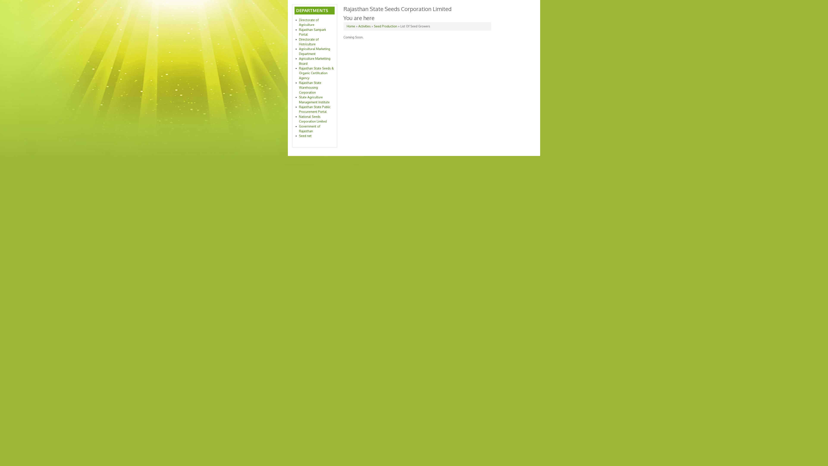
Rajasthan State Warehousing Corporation (310, 87)
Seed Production (385, 26)
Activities (364, 26)
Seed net (305, 136)
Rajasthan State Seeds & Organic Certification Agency (316, 73)
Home (351, 26)
